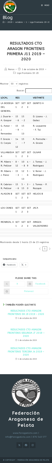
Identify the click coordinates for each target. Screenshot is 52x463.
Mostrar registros (14, 83)
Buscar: (21, 90)
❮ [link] (40, 248)
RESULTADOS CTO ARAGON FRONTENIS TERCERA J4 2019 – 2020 (26, 351)
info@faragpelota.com (17, 437)
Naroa (11, 69)
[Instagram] (33, 445)
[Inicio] (3, 22)
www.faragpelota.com (25, 433)
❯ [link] (50, 248)
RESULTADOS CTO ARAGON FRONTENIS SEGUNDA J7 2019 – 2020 (26, 332)
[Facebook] (26, 445)
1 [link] (44, 248)
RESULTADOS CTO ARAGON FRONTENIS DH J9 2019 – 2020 (26, 312)
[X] (19, 445)
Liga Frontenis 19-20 (28, 73)
